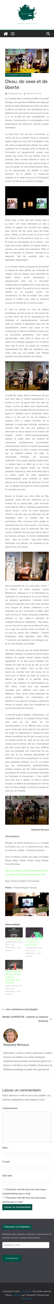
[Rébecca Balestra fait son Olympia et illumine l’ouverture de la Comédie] (14, 965)
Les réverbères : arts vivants (18, 75)
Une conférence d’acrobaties (22, 1009)
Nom (5, 1147)
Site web (7, 1175)
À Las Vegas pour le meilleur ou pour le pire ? (34, 942)
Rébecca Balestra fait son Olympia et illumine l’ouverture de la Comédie (13, 977)
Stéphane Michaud (33, 94)
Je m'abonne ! (12, 1258)
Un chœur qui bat (13, 939)
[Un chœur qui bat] (14, 932)
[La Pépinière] (5, 33)
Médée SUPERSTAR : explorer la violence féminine (25, 1018)
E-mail (6, 1161)
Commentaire (10, 1108)
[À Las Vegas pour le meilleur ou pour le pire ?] (34, 932)
